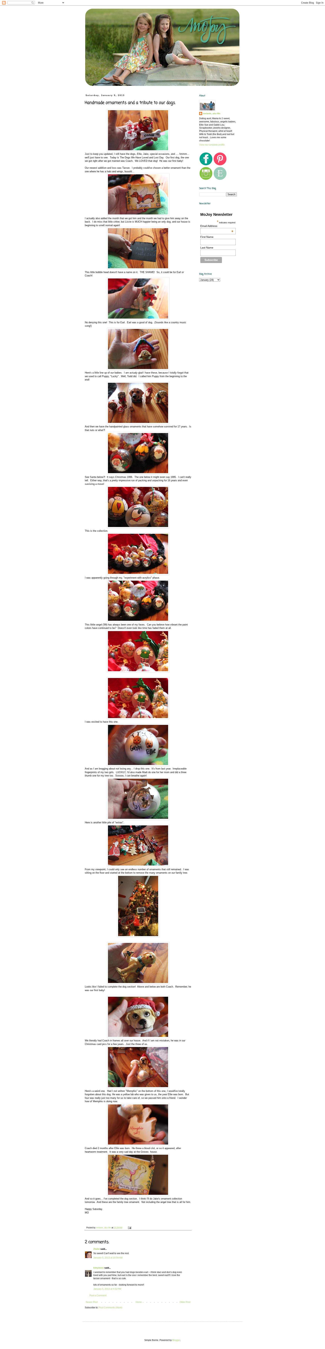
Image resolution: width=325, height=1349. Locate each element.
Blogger (176, 1340)
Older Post (185, 1302)
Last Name (206, 247)
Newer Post (92, 1302)
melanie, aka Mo (211, 113)
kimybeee (98, 1268)
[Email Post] (129, 1227)
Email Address (216, 225)
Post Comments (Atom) (110, 1307)
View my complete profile (212, 144)
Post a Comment (98, 1295)
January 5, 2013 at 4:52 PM (107, 1289)
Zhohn (96, 1249)
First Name (206, 236)
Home (139, 1302)
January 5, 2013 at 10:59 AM (107, 1257)
